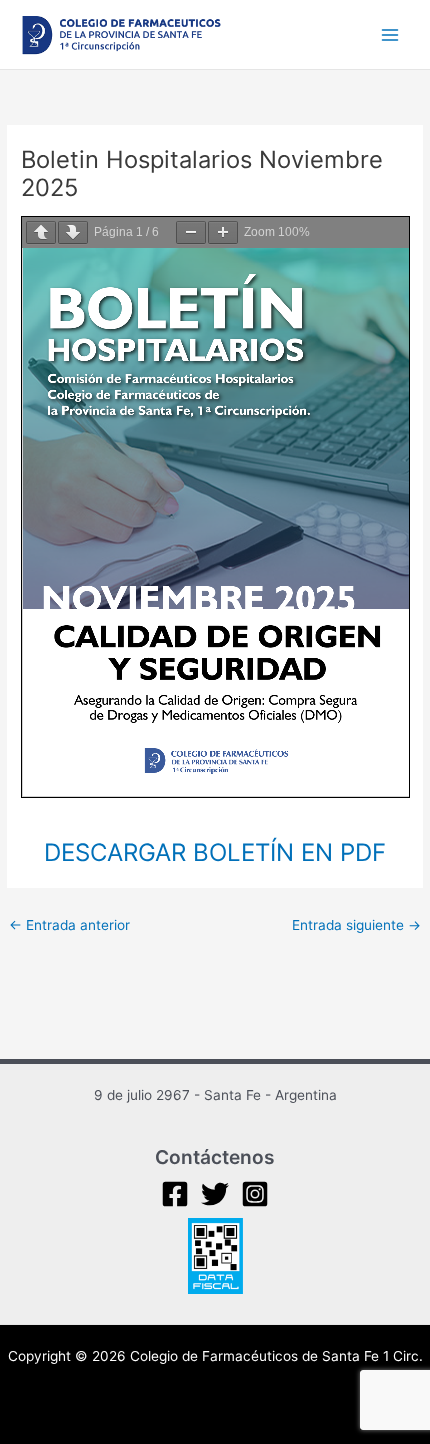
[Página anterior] (41, 232)
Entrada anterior (69, 925)
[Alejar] (191, 232)
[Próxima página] (73, 232)
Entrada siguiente (356, 925)
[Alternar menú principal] (390, 34)
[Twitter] (215, 1194)
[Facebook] (175, 1194)
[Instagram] (255, 1194)
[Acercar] (223, 232)
